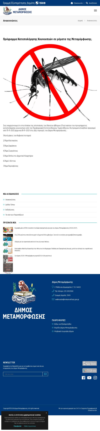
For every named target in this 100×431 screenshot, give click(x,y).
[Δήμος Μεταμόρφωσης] (17, 11)
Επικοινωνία (78, 3)
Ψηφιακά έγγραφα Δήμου (64, 331)
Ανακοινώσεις (92, 20)
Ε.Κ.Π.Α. (78, 408)
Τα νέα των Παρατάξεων (14, 215)
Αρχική (80, 20)
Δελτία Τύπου (10, 205)
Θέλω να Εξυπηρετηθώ (62, 324)
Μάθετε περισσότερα (30, 426)
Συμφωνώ (17, 426)
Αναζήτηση (93, 3)
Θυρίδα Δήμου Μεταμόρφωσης (65, 328)
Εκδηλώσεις (9, 210)
